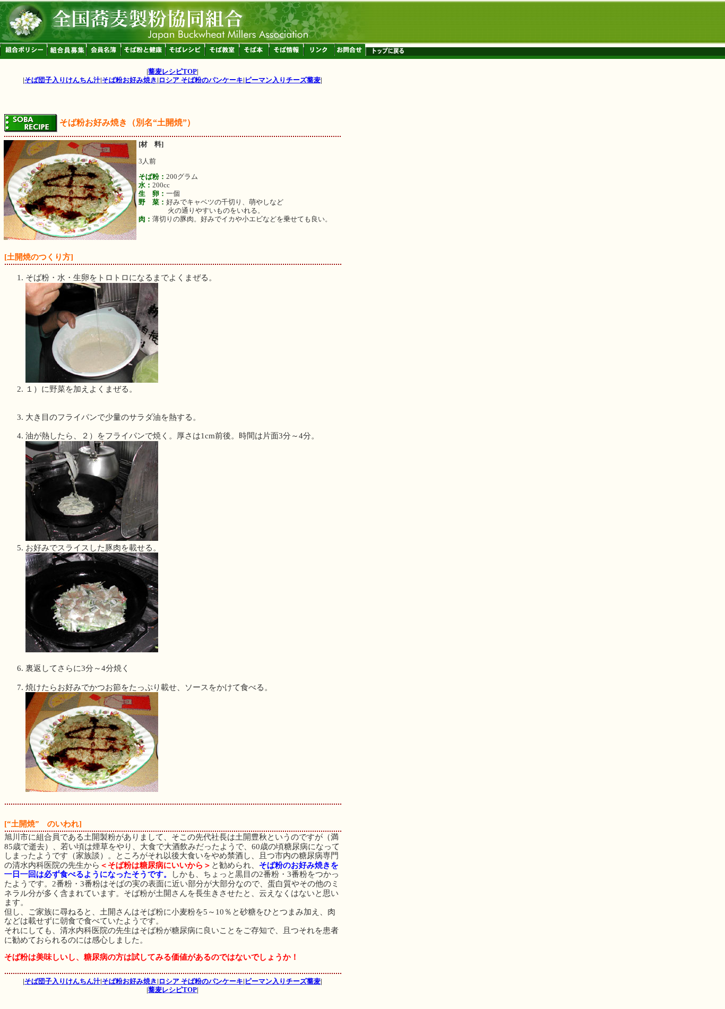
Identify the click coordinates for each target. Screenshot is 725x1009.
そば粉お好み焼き (129, 80)
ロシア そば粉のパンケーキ (201, 80)
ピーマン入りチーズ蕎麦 (283, 80)
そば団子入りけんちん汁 (62, 80)
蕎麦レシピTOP (172, 71)
